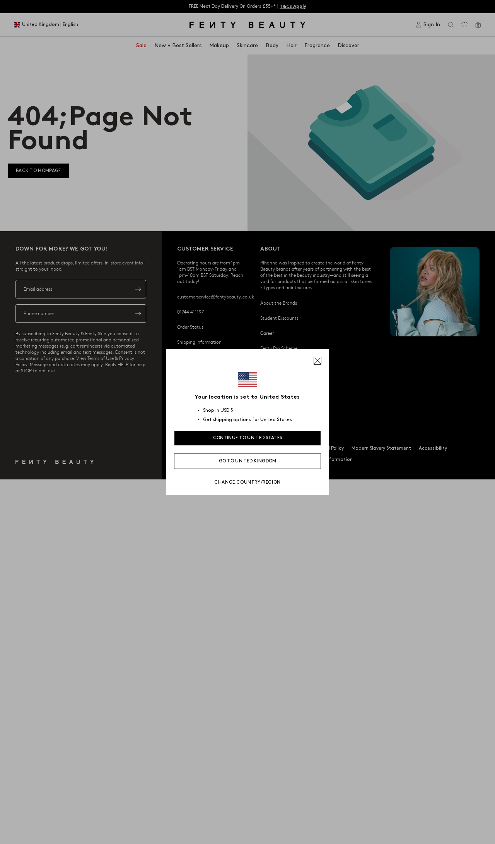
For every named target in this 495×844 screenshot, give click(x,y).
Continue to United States (247, 438)
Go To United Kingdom (248, 461)
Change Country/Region (247, 482)
